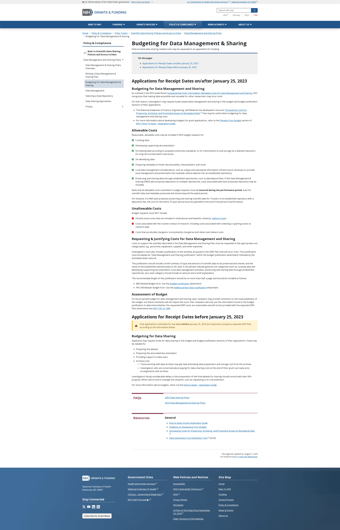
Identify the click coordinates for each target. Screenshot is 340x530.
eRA (225, 15)
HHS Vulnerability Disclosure (187, 489)
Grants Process (146, 24)
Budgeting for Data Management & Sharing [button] (103, 84)
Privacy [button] (89, 106)
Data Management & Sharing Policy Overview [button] (103, 67)
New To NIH (225, 489)
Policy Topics (121, 33)
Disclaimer (178, 505)
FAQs (247, 15)
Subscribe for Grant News (97, 515)
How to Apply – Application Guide (200, 385)
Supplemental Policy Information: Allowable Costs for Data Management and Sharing (209, 93)
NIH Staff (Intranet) (138, 499)
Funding (118, 24)
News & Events (216, 24)
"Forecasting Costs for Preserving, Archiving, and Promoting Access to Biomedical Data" (191, 112)
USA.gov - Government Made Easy (145, 494)
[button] (103, 53)
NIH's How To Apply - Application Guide (155, 123)
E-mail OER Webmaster (248, 456)
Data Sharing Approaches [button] (98, 101)
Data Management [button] (95, 90)
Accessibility (179, 483)
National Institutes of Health (244, 2)
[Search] (254, 10)
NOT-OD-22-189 (161, 308)
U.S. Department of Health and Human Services (207, 2)
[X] (84, 506)
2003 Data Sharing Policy (177, 397)
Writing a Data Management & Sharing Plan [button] (101, 75)
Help (256, 15)
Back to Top (328, 524)
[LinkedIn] (93, 506)
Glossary (236, 15)
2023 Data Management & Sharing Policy (185, 402)
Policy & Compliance (181, 24)
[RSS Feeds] (98, 506)
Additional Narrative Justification (190, 287)
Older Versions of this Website (188, 518)
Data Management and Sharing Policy (203, 33)
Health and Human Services (141, 483)
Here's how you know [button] (140, 2)
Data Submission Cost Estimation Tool (188, 438)
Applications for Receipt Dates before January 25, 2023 (169, 67)
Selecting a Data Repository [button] (99, 95)
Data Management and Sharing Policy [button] (102, 59)
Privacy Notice (180, 499)
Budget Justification (179, 283)
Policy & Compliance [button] (97, 43)
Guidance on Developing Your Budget (188, 427)
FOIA (175, 494)
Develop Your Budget (230, 120)
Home (85, 33)
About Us (244, 24)
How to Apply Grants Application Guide (188, 423)
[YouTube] (88, 506)
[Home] (115, 12)
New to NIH (94, 24)
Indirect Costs (219, 218)
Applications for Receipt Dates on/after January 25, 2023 (170, 63)
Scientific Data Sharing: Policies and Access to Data (156, 33)
